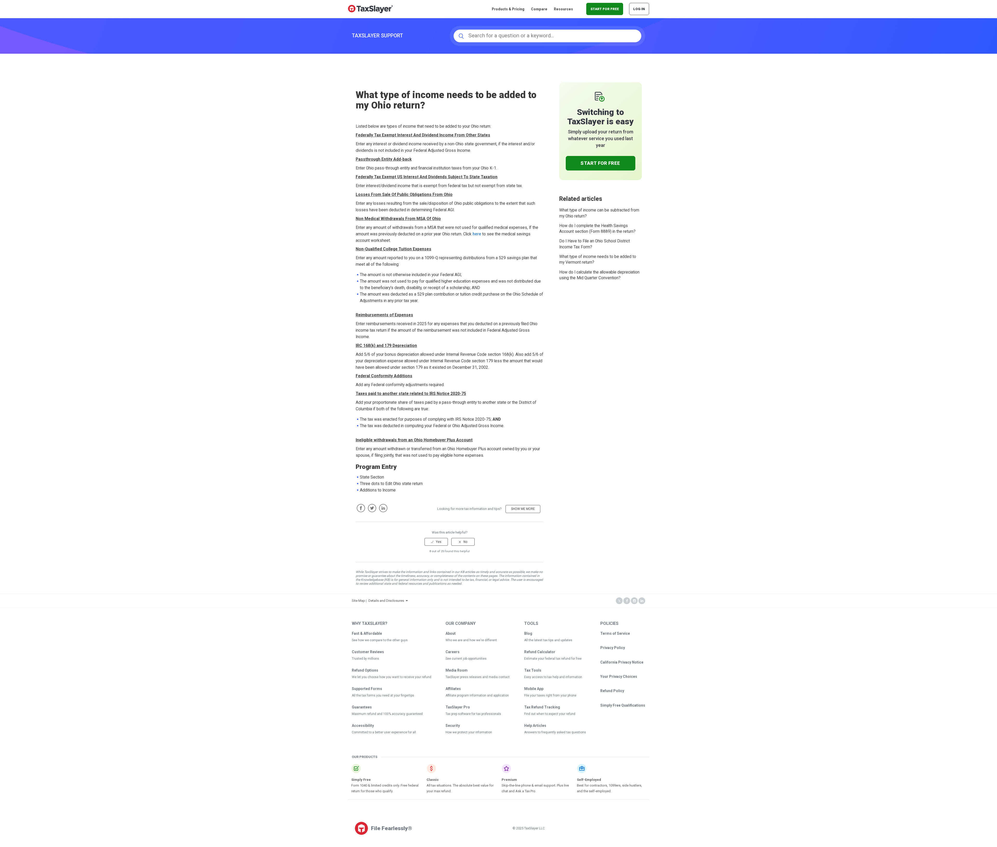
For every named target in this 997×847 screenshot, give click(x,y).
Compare (539, 9)
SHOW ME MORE (523, 509)
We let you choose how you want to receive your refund (391, 677)
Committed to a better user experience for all (384, 732)
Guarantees (362, 707)
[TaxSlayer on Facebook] (626, 601)
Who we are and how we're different (471, 640)
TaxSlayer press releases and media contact (478, 677)
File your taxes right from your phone (550, 695)
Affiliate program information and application (477, 695)
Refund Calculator (539, 652)
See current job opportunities (466, 658)
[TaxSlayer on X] (619, 601)
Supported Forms (367, 689)
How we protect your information (469, 732)
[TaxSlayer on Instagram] (634, 601)
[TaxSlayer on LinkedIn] (641, 601)
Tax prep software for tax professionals (473, 714)
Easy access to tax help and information (553, 677)
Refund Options (365, 670)
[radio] (436, 542)
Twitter (372, 508)
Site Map (358, 601)
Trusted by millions (365, 658)
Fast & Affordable (367, 633)
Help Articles (535, 725)
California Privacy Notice (621, 662)
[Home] (370, 9)
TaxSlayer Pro (458, 707)
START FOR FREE (604, 9)
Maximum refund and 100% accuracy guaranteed (387, 714)
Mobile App (533, 689)
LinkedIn (383, 508)
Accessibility (363, 725)
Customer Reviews (368, 652)
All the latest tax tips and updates (548, 640)
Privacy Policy (612, 648)
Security (453, 725)
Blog (528, 633)
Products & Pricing (508, 9)
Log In (639, 9)
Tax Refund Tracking (542, 707)
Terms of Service (615, 633)
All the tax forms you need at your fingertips (383, 695)
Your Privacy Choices (618, 676)
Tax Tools (532, 670)
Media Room (457, 670)
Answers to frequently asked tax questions (555, 732)
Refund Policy (612, 691)
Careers (453, 652)
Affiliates (453, 689)
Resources (563, 9)
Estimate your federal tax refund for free (553, 658)
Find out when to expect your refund (549, 714)
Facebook (361, 508)
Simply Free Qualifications (622, 705)
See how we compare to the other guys (380, 640)
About (451, 633)
